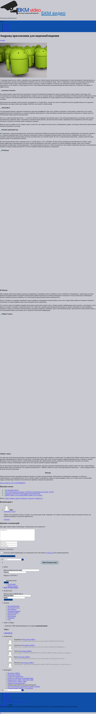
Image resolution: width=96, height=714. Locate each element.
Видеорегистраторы (14, 611)
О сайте (6, 28)
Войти (6, 582)
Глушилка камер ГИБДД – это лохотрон (20, 688)
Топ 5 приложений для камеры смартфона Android (24, 686)
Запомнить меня (11, 580)
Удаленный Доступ (14, 608)
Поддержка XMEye (29, 639)
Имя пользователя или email (13, 570)
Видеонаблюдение (13, 606)
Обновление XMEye (14, 675)
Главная (6, 24)
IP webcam (15, 490)
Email (5, 597)
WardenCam (38, 498)
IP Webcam (23, 498)
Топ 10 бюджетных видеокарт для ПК (41, 492)
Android (2, 40)
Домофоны (11, 618)
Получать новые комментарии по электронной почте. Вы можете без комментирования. (36, 553)
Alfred (7, 498)
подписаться (50, 553)
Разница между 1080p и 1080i (17, 681)
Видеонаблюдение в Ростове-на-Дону (16, 702)
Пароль (6, 572)
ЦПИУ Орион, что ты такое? (33, 495)
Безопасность (12, 614)
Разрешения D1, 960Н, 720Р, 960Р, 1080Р (20, 680)
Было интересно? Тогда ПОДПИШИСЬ (12, 483)
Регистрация (12, 584)
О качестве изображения (15, 676)
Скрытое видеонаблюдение (31, 493)
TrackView (31, 498)
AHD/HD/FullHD (13, 613)
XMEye (6, 26)
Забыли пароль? (13, 586)
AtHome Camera (14, 498)
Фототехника (12, 616)
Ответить (7, 519)
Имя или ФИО (8, 595)
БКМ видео (3, 705)
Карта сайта (7, 31)
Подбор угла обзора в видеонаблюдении (20, 678)
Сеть (9, 619)
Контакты (7, 29)
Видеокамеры (12, 609)
